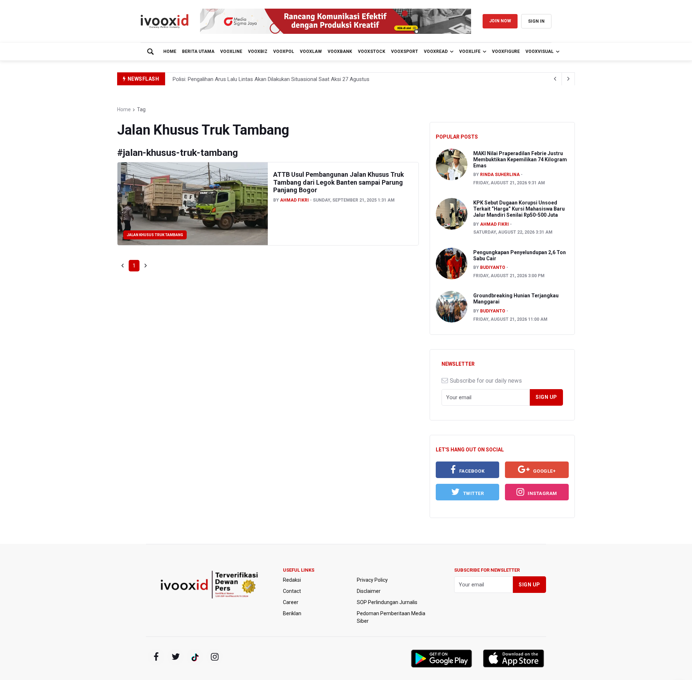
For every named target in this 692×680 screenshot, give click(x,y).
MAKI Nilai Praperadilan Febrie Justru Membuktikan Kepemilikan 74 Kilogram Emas (520, 159)
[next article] (555, 78)
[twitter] (175, 657)
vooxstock (371, 51)
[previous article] (568, 78)
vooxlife (469, 51)
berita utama (198, 51)
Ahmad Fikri (294, 200)
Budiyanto (492, 267)
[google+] (195, 657)
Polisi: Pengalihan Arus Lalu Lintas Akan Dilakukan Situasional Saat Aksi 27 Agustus (271, 79)
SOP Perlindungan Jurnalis (387, 602)
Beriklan (292, 613)
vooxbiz (257, 51)
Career (290, 602)
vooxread (436, 51)
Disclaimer (369, 591)
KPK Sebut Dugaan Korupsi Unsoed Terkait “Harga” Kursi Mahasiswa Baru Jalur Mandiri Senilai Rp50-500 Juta (519, 209)
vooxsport (404, 51)
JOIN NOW (500, 20)
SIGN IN (536, 21)
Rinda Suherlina (500, 174)
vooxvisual (539, 51)
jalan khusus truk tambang (155, 235)
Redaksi (292, 580)
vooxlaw (311, 51)
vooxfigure (506, 51)
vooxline (231, 51)
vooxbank (340, 51)
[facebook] (156, 657)
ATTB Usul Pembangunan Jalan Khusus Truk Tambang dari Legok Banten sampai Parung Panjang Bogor (338, 182)
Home (169, 51)
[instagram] (214, 657)
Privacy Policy (372, 580)
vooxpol (283, 51)
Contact (292, 591)
